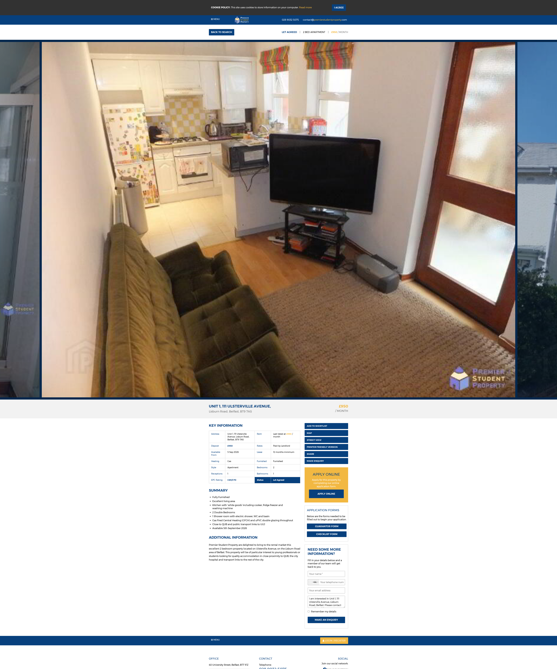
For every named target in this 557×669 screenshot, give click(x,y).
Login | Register (335, 640)
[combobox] (313, 582)
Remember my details (323, 611)
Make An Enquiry (326, 619)
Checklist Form (326, 534)
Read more (305, 7)
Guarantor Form (326, 526)
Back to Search (221, 32)
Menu (216, 19)
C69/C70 (231, 480)
